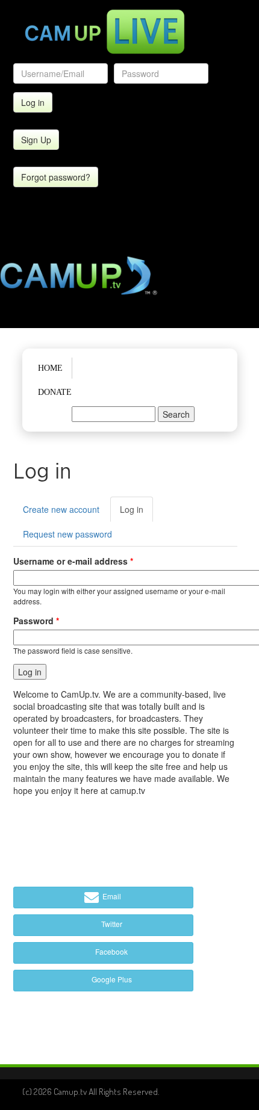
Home (50, 368)
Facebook (110, 951)
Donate (55, 392)
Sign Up (36, 140)
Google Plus (111, 979)
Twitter (110, 924)
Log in (136, 512)
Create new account (61, 509)
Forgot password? (55, 177)
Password (36, 621)
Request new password (67, 534)
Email (111, 896)
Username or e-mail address (73, 561)
